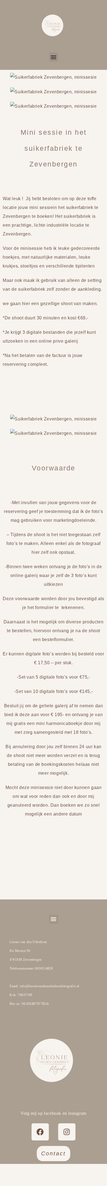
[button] (53, 57)
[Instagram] (66, 1131)
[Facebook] (40, 1131)
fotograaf (91, 543)
